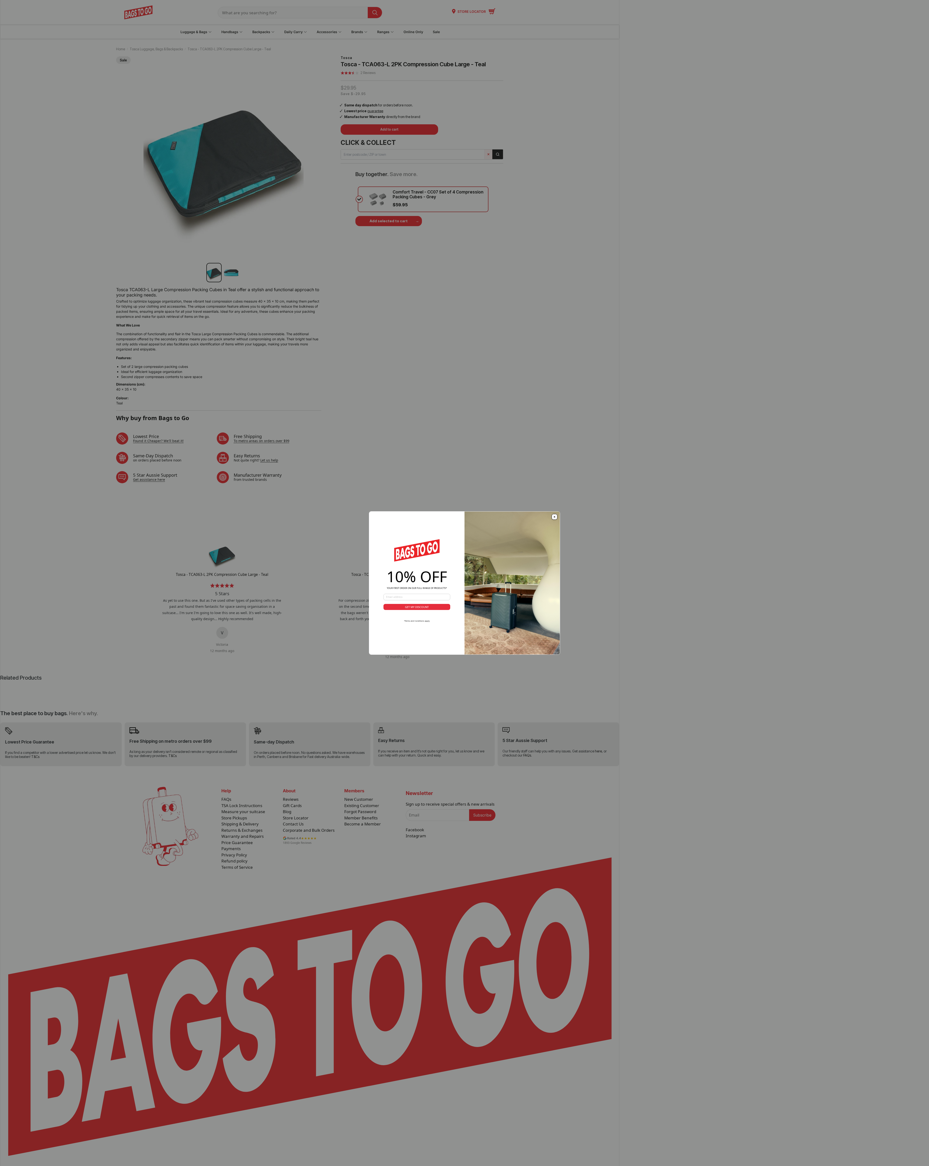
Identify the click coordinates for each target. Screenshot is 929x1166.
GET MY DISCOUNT (417, 607)
